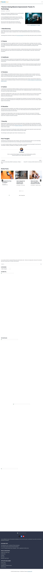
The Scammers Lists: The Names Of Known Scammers (10, 545)
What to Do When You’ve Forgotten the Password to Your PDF (35, 182)
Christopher (21, 152)
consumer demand (20, 35)
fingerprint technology (18, 125)
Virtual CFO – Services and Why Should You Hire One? (33, 161)
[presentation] (7, 175)
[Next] (40, 180)
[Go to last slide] (2, 180)
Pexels (39, 25)
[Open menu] (42, 2)
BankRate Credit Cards (5, 558)
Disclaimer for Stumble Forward (6, 565)
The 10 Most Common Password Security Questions (10, 546)
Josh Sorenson (33, 25)
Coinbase (2, 555)
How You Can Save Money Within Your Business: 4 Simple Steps (11, 161)
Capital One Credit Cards (5, 552)
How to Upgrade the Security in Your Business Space (21, 182)
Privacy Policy (3, 562)
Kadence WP (30, 571)
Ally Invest (2, 556)
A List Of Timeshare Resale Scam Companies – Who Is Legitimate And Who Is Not (15, 548)
